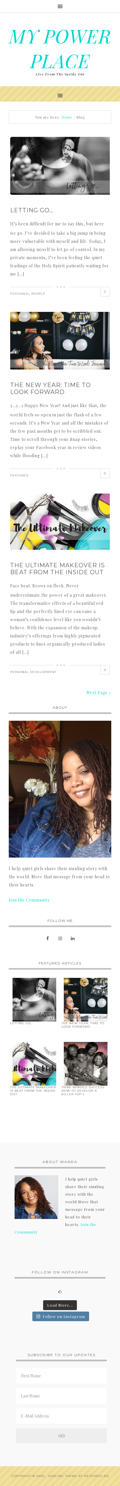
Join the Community (29, 900)
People (38, 294)
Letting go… (31, 210)
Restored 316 (96, 1476)
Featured (19, 294)
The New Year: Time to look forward (50, 388)
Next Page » (99, 692)
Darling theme (62, 1476)
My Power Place (60, 48)
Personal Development (33, 672)
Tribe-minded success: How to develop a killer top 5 (83, 1090)
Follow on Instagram (64, 1316)
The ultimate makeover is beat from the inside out (57, 569)
